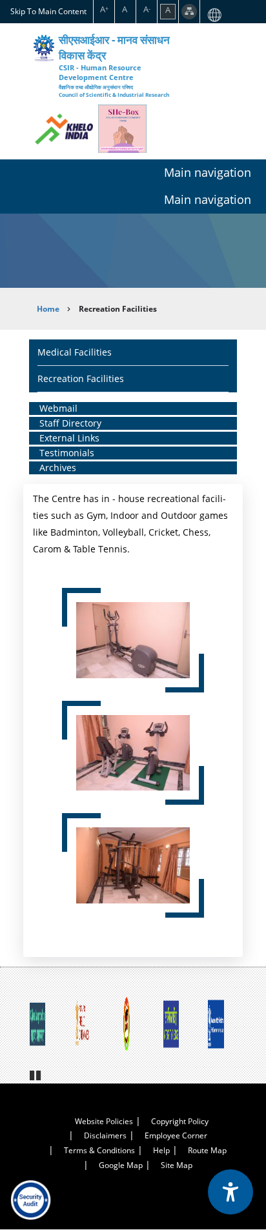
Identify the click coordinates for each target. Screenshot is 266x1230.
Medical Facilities (74, 352)
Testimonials (66, 453)
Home (48, 308)
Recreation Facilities (80, 378)
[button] (133, 638)
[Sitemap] (189, 11)
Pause (36, 1073)
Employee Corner (176, 1135)
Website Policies (104, 1121)
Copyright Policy (180, 1121)
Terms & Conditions (99, 1150)
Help (161, 1150)
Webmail (58, 408)
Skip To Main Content (48, 11)
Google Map (121, 1165)
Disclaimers (105, 1135)
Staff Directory (70, 423)
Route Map (207, 1150)
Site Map (176, 1165)
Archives (57, 467)
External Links (69, 438)
